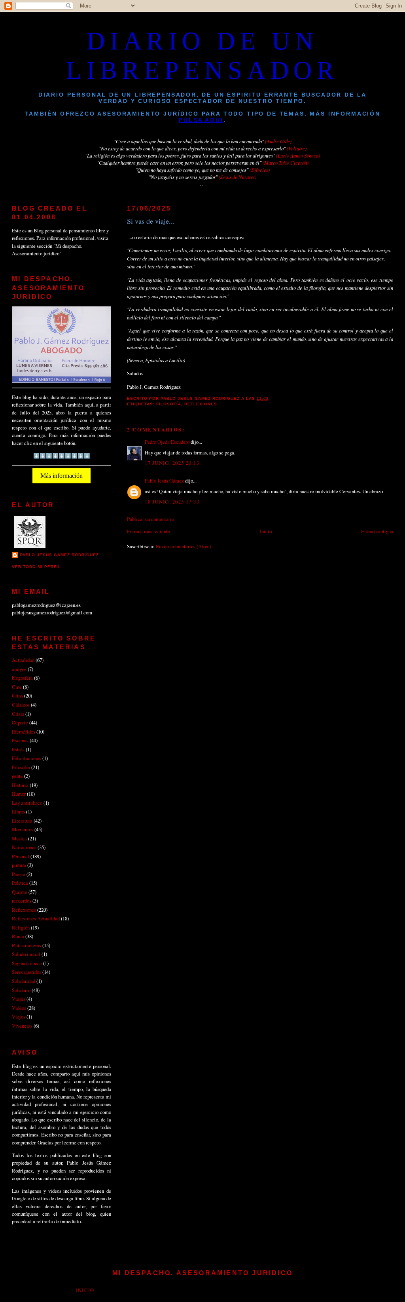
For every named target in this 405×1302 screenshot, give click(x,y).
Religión (21, 927)
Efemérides (23, 731)
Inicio (266, 531)
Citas (17, 695)
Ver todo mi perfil (36, 567)
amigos (19, 669)
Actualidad (23, 659)
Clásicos (21, 704)
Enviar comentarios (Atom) (183, 546)
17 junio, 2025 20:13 (172, 462)
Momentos (22, 829)
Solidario (21, 990)
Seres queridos (26, 971)
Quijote (19, 891)
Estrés (18, 749)
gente (17, 775)
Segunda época (27, 963)
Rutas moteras (26, 945)
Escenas (20, 740)
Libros (18, 811)
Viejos (18, 1016)
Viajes (18, 998)
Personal (20, 856)
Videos (19, 1007)
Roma (18, 936)
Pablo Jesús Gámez (164, 480)
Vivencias (22, 1025)
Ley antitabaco (27, 802)
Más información (61, 475)
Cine (17, 686)
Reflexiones (200, 404)
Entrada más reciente (148, 531)
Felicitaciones (26, 758)
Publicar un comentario (150, 519)
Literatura (22, 820)
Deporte (20, 722)
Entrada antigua (377, 531)
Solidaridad (23, 981)
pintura (19, 865)
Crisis (18, 713)
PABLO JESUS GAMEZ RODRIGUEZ (59, 555)
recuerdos (21, 900)
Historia (20, 785)
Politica (20, 882)
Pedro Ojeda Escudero (167, 441)
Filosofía (168, 404)
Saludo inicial (26, 954)
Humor (19, 793)
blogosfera (22, 677)
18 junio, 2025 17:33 (172, 501)
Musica (19, 838)
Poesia (18, 874)
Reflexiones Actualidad (36, 918)
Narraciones (24, 847)
